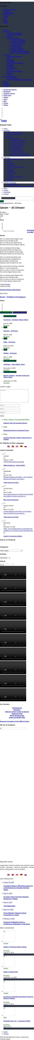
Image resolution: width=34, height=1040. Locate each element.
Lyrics (5, 18)
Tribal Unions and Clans (14, 35)
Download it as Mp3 (30, 231)
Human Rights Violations (15, 71)
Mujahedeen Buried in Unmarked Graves (16, 430)
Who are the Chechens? (14, 33)
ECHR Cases (7, 14)
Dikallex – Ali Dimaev (10, 353)
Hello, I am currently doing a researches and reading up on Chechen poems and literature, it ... (18, 531)
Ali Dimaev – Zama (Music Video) (14, 364)
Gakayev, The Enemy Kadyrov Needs (15, 947)
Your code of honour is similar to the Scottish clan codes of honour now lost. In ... (18, 495)
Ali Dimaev (6, 284)
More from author (20, 312)
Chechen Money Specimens (10, 290)
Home (5, 30)
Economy (10, 70)
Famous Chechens (13, 38)
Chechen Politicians (16, 48)
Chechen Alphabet (13, 78)
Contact (6, 86)
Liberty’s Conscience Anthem (12, 536)
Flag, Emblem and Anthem (15, 63)
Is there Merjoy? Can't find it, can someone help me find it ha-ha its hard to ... (17, 512)
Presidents (10, 66)
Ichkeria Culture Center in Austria (17, 712)
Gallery (5, 16)
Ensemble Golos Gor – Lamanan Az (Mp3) (16, 1021)
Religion (9, 36)
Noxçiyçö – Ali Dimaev (10, 331)
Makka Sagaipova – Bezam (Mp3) (14, 465)
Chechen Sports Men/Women (19, 51)
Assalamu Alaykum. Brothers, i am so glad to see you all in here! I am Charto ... (17, 478)
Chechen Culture (8, 13)
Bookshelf (6, 11)
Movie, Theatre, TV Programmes (14, 419)
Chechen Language (9, 76)
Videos (5, 23)
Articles (5, 83)
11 (4, 954)
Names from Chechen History (20, 53)
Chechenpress (17, 708)
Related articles (6, 312)
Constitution (11, 61)
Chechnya (6, 55)
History (9, 75)
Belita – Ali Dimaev (9, 342)
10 (4, 979)
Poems (5, 21)
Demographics (11, 68)
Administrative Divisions (14, 56)
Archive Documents (9, 9)
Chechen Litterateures (17, 43)
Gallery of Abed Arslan (10, 972)
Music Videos (7, 316)
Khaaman (17, 710)
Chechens (6, 31)
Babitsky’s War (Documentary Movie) (15, 423)
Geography (10, 60)
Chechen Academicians (18, 40)
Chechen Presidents (16, 50)
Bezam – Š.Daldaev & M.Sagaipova (13, 297)
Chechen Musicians (16, 45)
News (5, 81)
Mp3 (4, 19)
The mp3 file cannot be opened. (13, 462)
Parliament (10, 65)
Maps (9, 58)
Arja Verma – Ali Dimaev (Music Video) (15, 320)
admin (4, 212)
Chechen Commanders (17, 41)
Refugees (10, 73)
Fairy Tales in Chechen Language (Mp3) (19, 80)
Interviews (6, 85)
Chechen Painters (16, 46)
